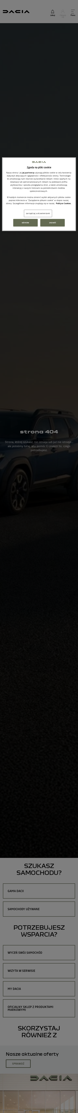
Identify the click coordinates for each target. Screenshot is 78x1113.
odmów (25, 222)
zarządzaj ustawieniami (38, 213)
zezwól (52, 222)
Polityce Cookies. (63, 203)
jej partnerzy (28, 172)
